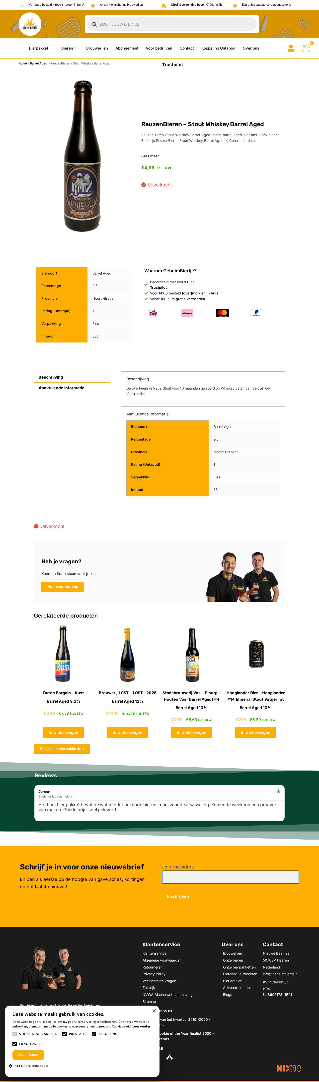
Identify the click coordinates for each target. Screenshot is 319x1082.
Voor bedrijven (159, 48)
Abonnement (126, 48)
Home (22, 63)
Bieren (67, 48)
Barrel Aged (38, 63)
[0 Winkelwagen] (306, 48)
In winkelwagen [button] (63, 732)
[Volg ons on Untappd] (170, 1057)
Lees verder (141, 1026)
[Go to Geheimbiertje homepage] (30, 24)
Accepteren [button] (28, 1055)
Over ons (251, 48)
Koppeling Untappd (218, 48)
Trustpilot (172, 64)
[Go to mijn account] (291, 48)
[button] (30, 1066)
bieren (89, 1005)
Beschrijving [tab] (51, 377)
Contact (187, 48)
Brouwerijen (97, 48)
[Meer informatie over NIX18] (289, 1068)
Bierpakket (38, 48)
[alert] (82, 1041)
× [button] (154, 1011)
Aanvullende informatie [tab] (61, 387)
